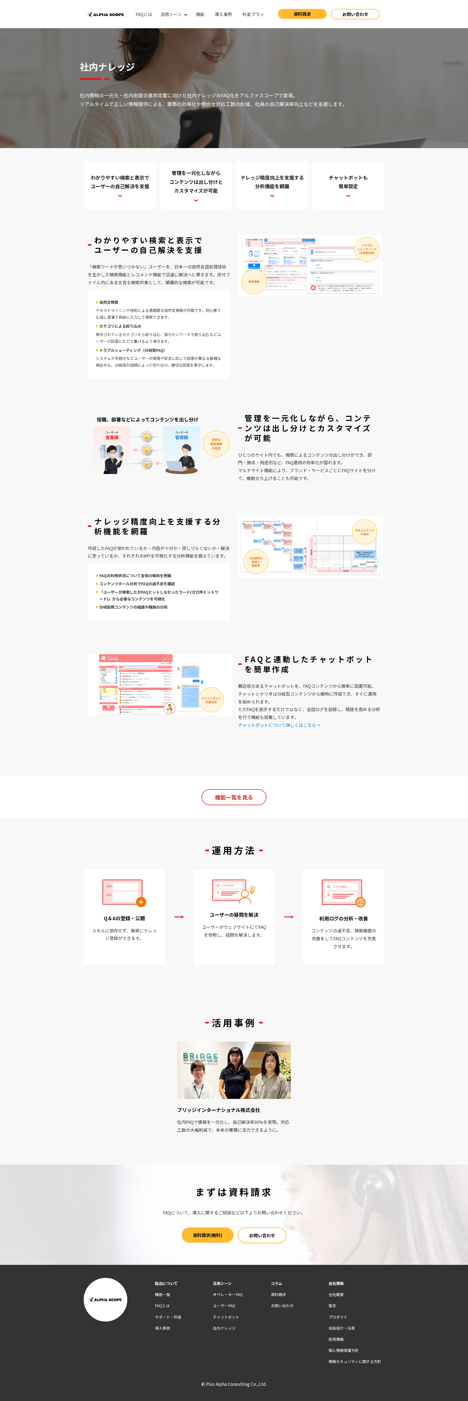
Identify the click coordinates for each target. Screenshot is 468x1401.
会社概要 (336, 1294)
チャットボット (226, 1317)
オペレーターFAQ (228, 1294)
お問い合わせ (355, 14)
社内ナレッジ (224, 1328)
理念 (332, 1305)
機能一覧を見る (234, 797)
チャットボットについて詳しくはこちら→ (279, 725)
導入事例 (223, 14)
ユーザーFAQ (224, 1305)
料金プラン (253, 14)
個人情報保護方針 (344, 1350)
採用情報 (336, 1339)
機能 (200, 14)
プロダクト (338, 1317)
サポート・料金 (168, 1317)
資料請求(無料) (207, 1235)
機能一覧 (162, 1294)
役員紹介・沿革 (342, 1328)
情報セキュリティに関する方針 (355, 1361)
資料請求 (302, 14)
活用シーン (171, 14)
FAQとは (144, 14)
